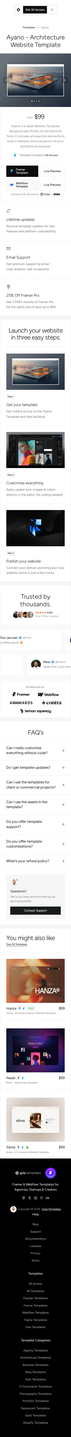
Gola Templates (51, 1209)
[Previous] (6, 80)
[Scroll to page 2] (34, 101)
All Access (51, 155)
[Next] (65, 80)
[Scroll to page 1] (31, 101)
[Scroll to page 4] (39, 101)
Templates (28, 27)
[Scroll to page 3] (37, 101)
